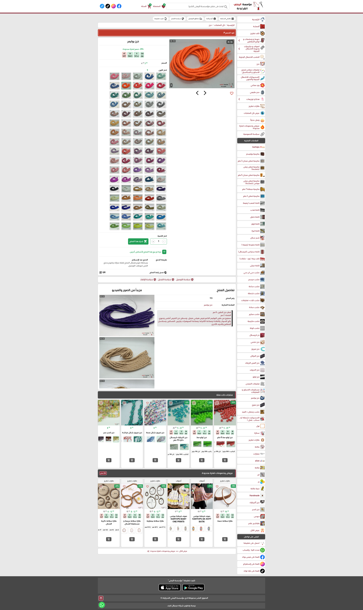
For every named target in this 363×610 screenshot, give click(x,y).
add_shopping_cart (224, 460)
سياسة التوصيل (185, 279)
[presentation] (205, 93)
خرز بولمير (208, 305)
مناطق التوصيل (195, 18)
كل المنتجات (219, 25)
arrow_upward (101, 598)
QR (102, 272)
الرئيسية (231, 25)
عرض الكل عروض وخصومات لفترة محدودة (167, 551)
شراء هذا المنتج (138, 241)
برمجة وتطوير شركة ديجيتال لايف (181, 605)
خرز (210, 25)
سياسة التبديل (166, 279)
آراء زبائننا (211, 18)
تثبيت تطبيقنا (160, 18)
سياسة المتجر (177, 18)
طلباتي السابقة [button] (227, 18)
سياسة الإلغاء (148, 279)
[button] (159, 6)
